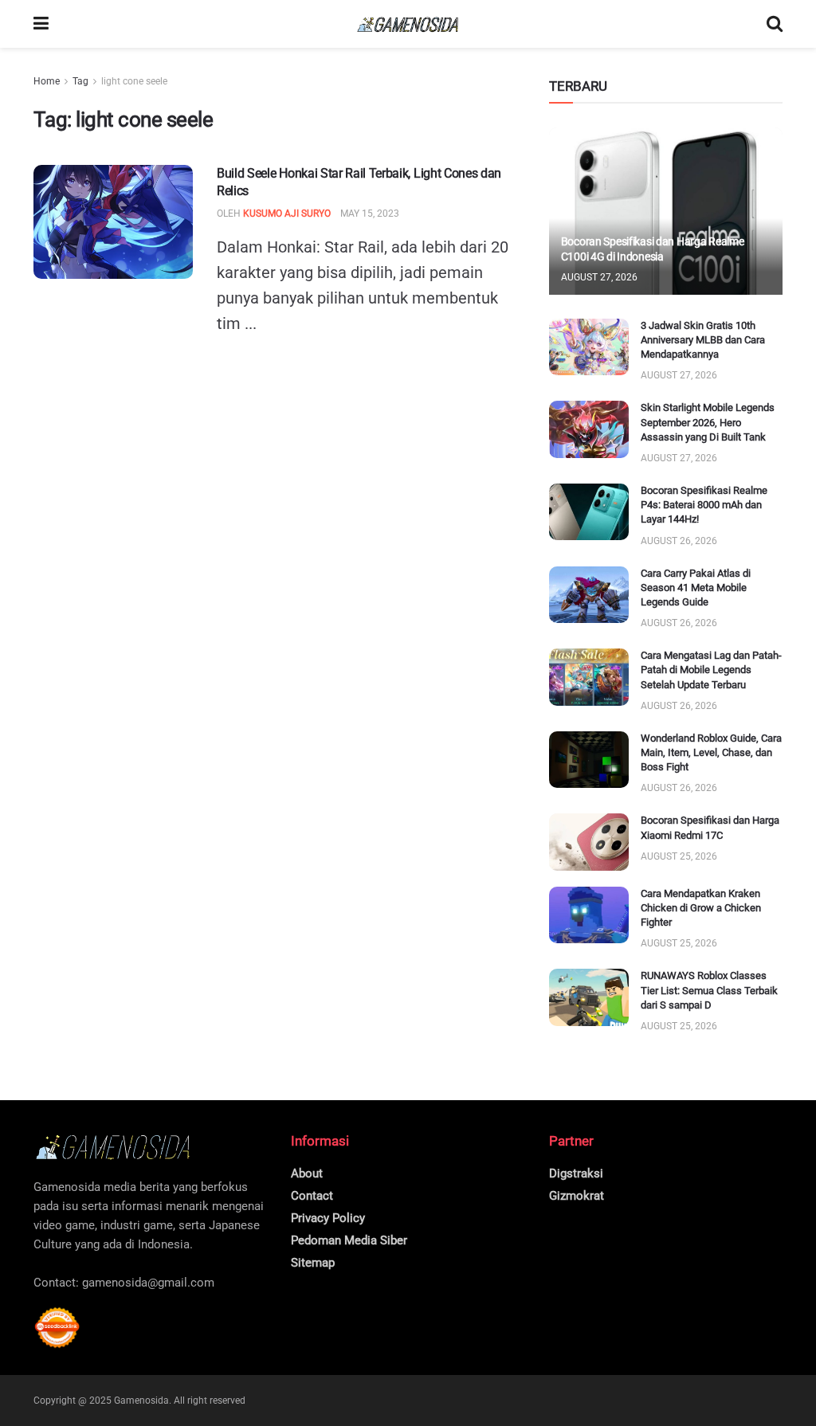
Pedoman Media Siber (349, 1240)
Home (46, 81)
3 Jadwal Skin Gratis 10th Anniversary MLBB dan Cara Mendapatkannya (703, 339)
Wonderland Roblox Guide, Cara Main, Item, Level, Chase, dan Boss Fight (711, 752)
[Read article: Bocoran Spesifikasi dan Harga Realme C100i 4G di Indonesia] (666, 211)
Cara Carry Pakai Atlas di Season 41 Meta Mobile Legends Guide (696, 587)
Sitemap (313, 1263)
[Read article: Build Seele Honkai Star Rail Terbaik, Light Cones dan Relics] (113, 222)
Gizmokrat (576, 1196)
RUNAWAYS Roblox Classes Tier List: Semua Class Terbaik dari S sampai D (709, 990)
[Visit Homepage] (408, 24)
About (307, 1173)
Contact (312, 1196)
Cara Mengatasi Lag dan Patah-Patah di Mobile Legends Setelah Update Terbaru (711, 669)
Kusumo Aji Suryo (287, 213)
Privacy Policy (328, 1218)
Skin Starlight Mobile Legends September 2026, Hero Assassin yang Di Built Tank (708, 422)
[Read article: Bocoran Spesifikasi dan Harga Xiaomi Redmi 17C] (589, 842)
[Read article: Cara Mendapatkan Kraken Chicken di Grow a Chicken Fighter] (589, 915)
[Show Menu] (41, 24)
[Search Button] (775, 24)
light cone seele (134, 81)
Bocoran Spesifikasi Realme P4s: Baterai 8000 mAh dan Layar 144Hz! (704, 504)
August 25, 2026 (679, 856)
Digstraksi (576, 1173)
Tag (80, 81)
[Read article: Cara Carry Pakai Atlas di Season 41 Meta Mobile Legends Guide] (589, 595)
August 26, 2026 (679, 541)
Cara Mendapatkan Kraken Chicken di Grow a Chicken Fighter (701, 907)
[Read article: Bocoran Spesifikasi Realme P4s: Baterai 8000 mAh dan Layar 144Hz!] (589, 512)
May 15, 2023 (369, 213)
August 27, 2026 (599, 277)
